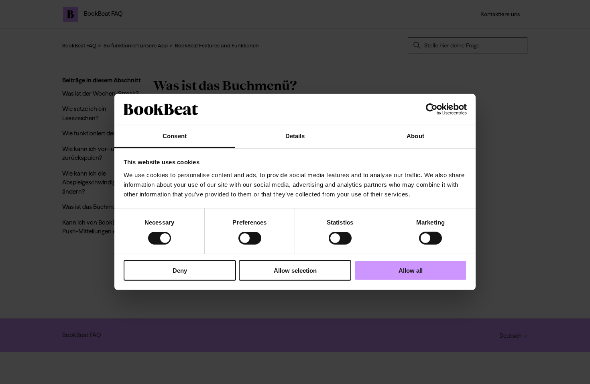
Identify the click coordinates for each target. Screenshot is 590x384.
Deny (180, 270)
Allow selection (295, 270)
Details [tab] (295, 136)
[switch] (249, 238)
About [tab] (415, 136)
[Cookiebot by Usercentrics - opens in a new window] (432, 109)
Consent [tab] (175, 136)
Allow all (411, 270)
